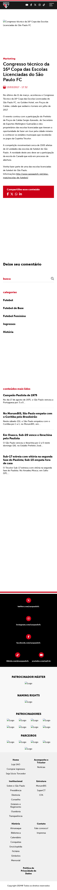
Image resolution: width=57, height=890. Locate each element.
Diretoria (16, 795)
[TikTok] (44, 5)
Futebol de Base (13, 308)
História (8, 332)
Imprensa (41, 833)
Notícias (41, 767)
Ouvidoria (16, 811)
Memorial (15, 860)
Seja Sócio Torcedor (16, 773)
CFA (41, 795)
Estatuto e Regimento (15, 805)
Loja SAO (15, 764)
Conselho (16, 799)
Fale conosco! (41, 828)
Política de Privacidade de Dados (28, 871)
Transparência (15, 816)
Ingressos (9, 324)
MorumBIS (41, 786)
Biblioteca (16, 833)
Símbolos (15, 856)
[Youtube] (27, 5)
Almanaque (15, 828)
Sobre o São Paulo (16, 786)
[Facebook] (31, 5)
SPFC (6, 5)
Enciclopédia (16, 846)
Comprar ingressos (16, 769)
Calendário (15, 837)
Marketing (9, 58)
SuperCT (41, 790)
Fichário (16, 851)
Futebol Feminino (14, 316)
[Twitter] (35, 5)
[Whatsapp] (16, 194)
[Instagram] (40, 5)
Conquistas (15, 842)
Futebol (8, 300)
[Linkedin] (20, 194)
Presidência (15, 790)
